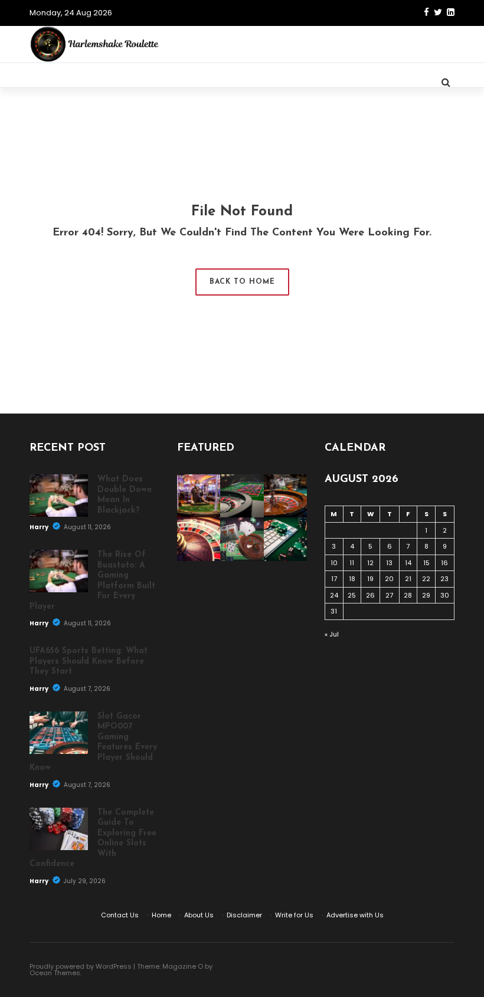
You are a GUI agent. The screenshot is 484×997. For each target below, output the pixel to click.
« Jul (332, 634)
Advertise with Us (355, 915)
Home (161, 915)
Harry (40, 527)
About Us (199, 915)
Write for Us (294, 915)
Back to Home (242, 282)
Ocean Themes (55, 973)
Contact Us (120, 915)
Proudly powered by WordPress (81, 966)
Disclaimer (244, 915)
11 (351, 563)
